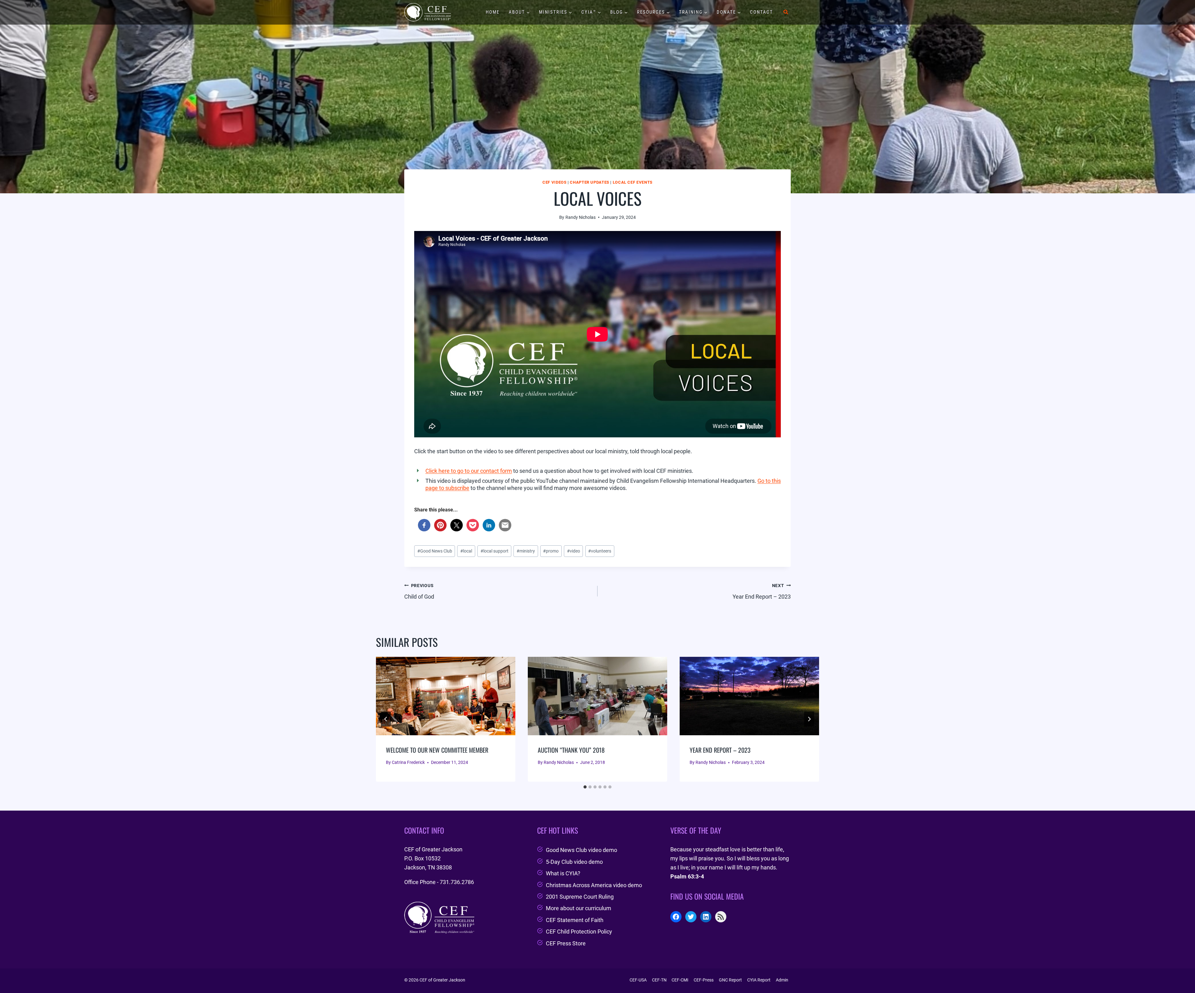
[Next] (809, 719)
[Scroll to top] (1179, 972)
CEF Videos (554, 182)
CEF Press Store (566, 943)
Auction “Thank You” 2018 (571, 750)
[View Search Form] (786, 12)
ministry (526, 551)
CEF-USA (638, 979)
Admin (782, 979)
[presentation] (445, 696)
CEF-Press (704, 979)
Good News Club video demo (581, 850)
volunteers (599, 551)
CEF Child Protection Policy (579, 931)
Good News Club (434, 551)
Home (492, 12)
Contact (761, 12)
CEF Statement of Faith (574, 920)
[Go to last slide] (386, 719)
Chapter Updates (589, 182)
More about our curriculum (578, 908)
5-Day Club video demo (574, 862)
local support (494, 551)
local (466, 551)
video (573, 551)
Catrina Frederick (408, 762)
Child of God (419, 591)
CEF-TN (659, 979)
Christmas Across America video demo (594, 885)
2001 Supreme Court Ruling (580, 896)
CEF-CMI (680, 979)
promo (551, 551)
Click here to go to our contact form (468, 471)
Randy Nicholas (580, 217)
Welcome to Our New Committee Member (437, 750)
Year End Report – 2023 (762, 591)
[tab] (585, 786)
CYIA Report (759, 979)
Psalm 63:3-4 (687, 876)
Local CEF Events (633, 182)
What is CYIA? (563, 873)
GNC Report (730, 979)
